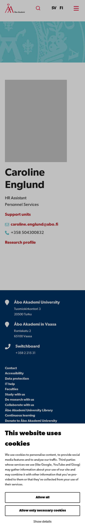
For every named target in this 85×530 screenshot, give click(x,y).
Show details (42, 521)
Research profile (20, 243)
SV (54, 8)
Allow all (43, 497)
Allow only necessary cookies (42, 510)
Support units (18, 215)
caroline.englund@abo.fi (34, 225)
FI (61, 8)
